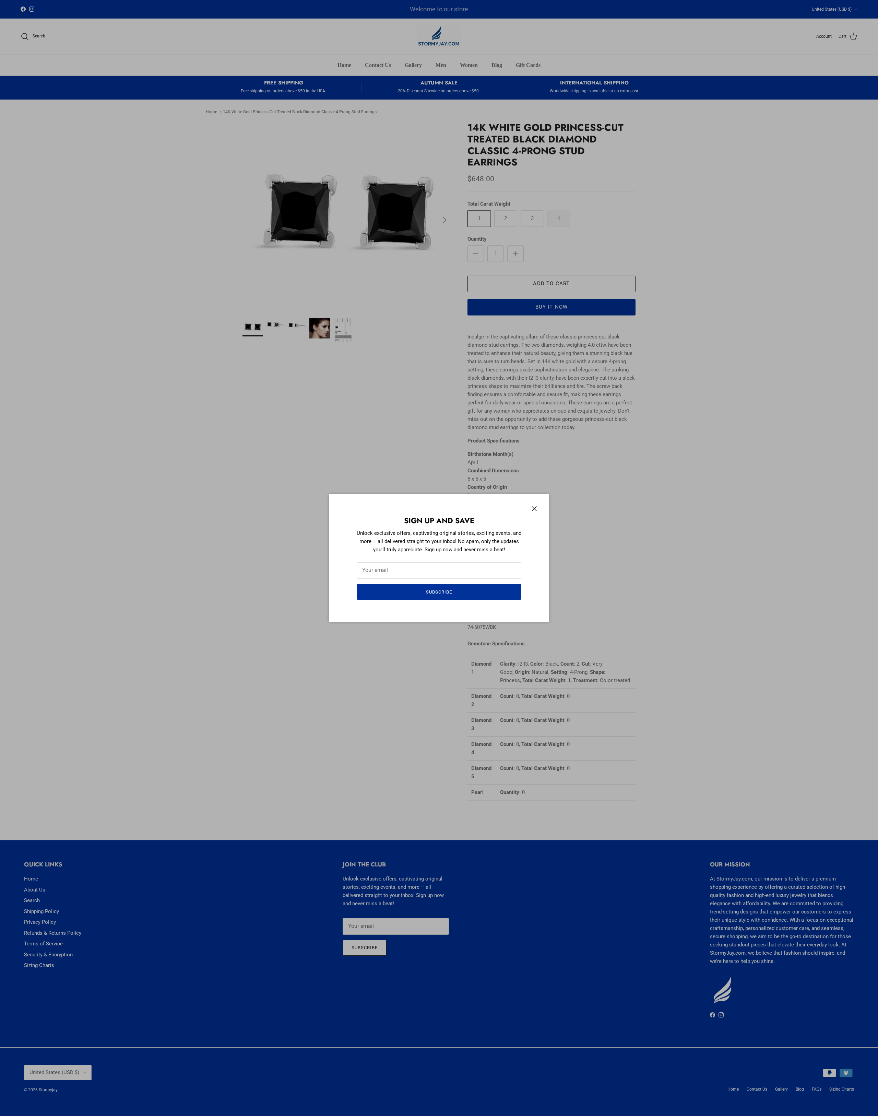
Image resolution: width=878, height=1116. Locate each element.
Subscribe (439, 592)
